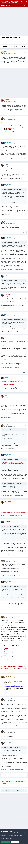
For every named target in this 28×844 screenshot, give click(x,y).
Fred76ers (16, 483)
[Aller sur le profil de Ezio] (2, 276)
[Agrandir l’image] (10, 505)
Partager (7, 790)
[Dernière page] (26, 47)
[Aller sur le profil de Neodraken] (2, 118)
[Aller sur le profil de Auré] (2, 315)
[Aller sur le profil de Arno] (2, 396)
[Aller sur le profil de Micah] (2, 338)
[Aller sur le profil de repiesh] (2, 731)
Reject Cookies (14, 842)
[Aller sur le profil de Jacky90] (2, 165)
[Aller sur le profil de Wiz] (2, 222)
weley (15, 459)
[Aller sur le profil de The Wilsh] (2, 295)
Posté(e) (10, 53)
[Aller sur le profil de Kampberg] (2, 100)
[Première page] (2, 47)
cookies (12, 834)
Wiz (15, 242)
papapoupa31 (17, 319)
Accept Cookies (6, 842)
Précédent (5, 46)
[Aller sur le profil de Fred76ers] (2, 425)
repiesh (16, 747)
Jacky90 (16, 189)
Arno (15, 526)
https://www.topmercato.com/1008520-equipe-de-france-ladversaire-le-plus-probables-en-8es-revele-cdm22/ (13, 668)
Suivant (23, 46)
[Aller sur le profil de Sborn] (2, 52)
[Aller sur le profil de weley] (2, 378)
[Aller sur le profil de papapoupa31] (2, 143)
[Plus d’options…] (25, 52)
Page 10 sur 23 (14, 46)
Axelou (3, 40)
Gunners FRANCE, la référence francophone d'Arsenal (11, 2)
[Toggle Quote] (3, 189)
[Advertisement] (14, 22)
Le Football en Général (16, 42)
